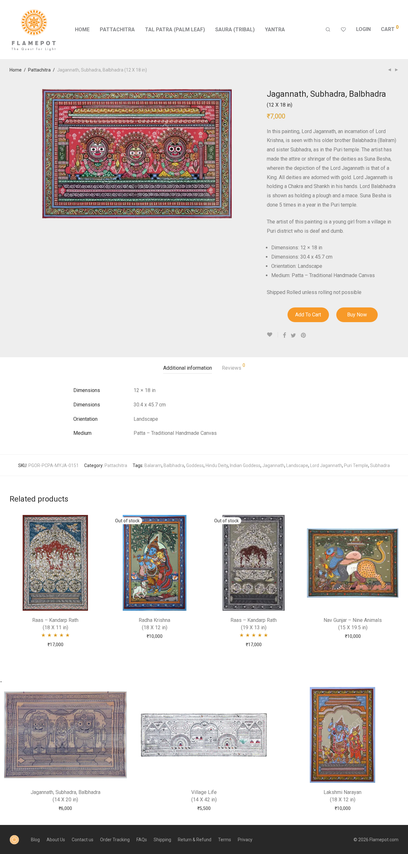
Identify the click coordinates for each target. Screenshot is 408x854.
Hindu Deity (217, 465)
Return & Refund (194, 839)
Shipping (162, 839)
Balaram (153, 465)
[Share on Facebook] (284, 335)
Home (82, 29)
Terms (224, 839)
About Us (56, 839)
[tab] (187, 368)
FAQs (141, 839)
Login (363, 29)
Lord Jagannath (326, 465)
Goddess (195, 465)
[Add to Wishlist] (272, 334)
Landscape (297, 465)
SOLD (154, 636)
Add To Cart (308, 315)
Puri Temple (356, 465)
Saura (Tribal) (235, 29)
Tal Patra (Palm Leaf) (175, 29)
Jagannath (273, 465)
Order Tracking (115, 839)
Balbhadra (174, 465)
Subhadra (380, 465)
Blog (35, 839)
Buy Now (357, 315)
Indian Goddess (245, 465)
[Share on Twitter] (293, 335)
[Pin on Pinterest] (304, 335)
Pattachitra (117, 29)
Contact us (82, 839)
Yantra (275, 29)
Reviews (233, 367)
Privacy (245, 839)
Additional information (187, 368)
